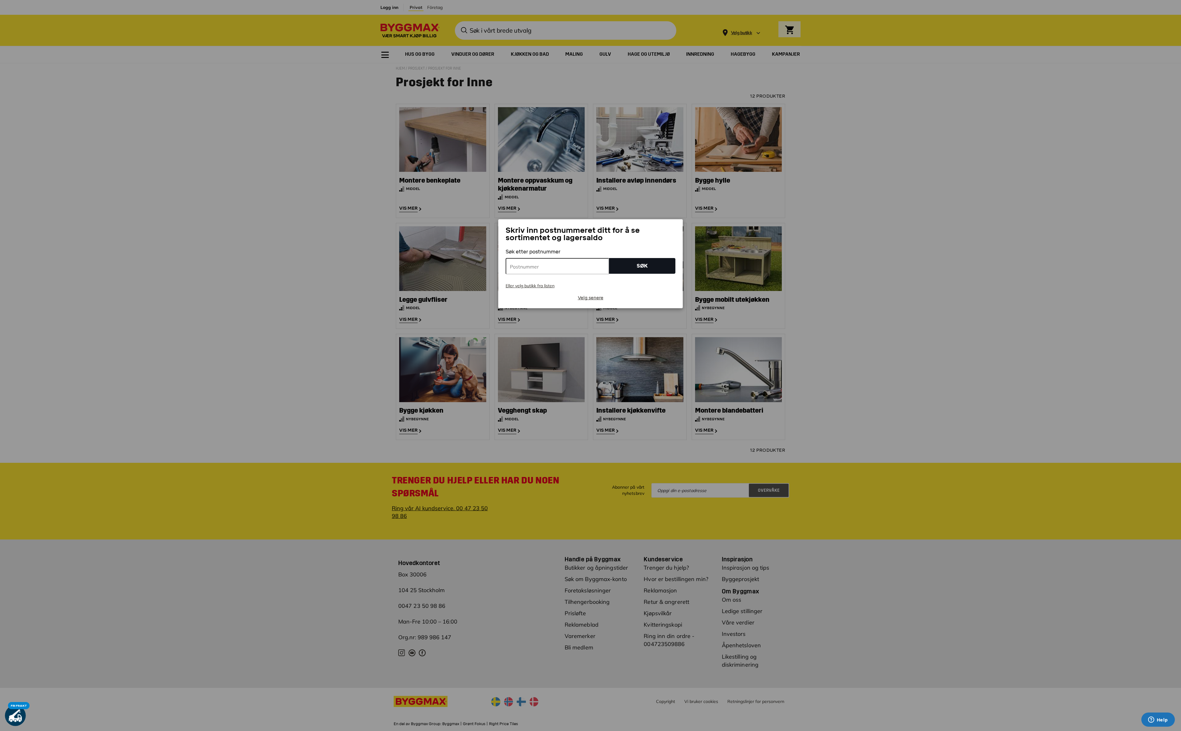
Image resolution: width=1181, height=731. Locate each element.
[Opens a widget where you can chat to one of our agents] (1158, 720)
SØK (642, 266)
